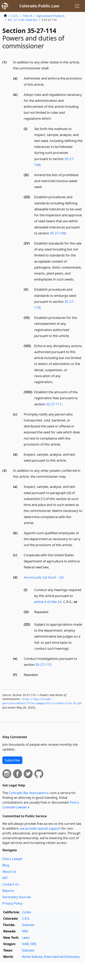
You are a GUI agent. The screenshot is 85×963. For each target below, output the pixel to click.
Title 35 (27, 16)
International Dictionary (62, 956)
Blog (5, 865)
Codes (26, 912)
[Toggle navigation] (77, 6)
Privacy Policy (12, 903)
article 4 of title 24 (47, 601)
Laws (25, 937)
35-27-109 (58, 233)
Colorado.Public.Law (39, 6)
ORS (33, 944)
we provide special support (40, 828)
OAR (25, 944)
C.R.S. (14, 16)
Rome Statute (32, 956)
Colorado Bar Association (27, 793)
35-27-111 (54, 404)
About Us (9, 871)
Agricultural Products (51, 16)
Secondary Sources (16, 897)
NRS (25, 931)
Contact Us (10, 884)
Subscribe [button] (12, 760)
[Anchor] (51, 68)
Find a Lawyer (12, 859)
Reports (8, 890)
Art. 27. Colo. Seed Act (22, 20)
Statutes (28, 925)
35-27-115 (43, 664)
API (4, 878)
